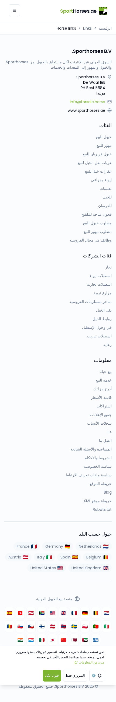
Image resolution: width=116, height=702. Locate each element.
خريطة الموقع (101, 483)
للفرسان (105, 205)
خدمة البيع (104, 380)
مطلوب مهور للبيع (98, 231)
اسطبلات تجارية (99, 284)
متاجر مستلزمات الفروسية (90, 301)
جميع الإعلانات (101, 414)
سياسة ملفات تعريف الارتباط (89, 475)
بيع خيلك (105, 371)
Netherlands (90, 546)
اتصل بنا (105, 440)
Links (87, 28)
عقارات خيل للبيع (98, 171)
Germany (54, 546)
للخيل (107, 197)
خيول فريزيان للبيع (97, 154)
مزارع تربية (103, 293)
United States (43, 568)
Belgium (93, 557)
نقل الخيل (104, 310)
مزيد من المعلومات (91, 662)
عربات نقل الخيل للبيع (94, 162)
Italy (41, 557)
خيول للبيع (104, 136)
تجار (108, 267)
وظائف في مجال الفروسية (90, 240)
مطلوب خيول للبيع (97, 223)
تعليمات (106, 188)
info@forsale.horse (87, 101)
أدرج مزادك (102, 389)
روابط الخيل (102, 319)
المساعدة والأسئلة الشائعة (91, 449)
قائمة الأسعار (101, 397)
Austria (14, 557)
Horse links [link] (66, 28)
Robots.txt (102, 509)
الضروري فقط (75, 675)
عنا (109, 432)
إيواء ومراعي (101, 180)
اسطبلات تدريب (99, 336)
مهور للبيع (104, 145)
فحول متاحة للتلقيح (96, 214)
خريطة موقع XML (98, 501)
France (23, 546)
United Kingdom (86, 568)
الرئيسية (105, 28)
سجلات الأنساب (99, 423)
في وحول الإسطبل (97, 327)
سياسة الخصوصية (98, 466)
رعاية (107, 344)
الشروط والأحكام (98, 457)
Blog (108, 492)
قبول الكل (52, 675)
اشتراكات (104, 406)
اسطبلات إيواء (101, 275)
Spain (65, 557)
